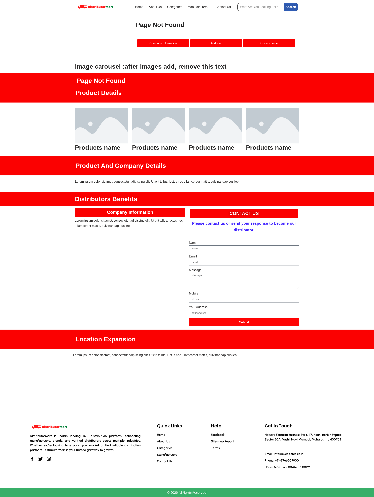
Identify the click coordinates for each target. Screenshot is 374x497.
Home (139, 7)
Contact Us (223, 7)
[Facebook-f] (32, 459)
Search (291, 7)
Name (193, 242)
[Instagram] (49, 459)
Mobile (193, 293)
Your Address (198, 307)
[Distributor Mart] (95, 7)
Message (195, 270)
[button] (209, 7)
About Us (155, 7)
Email (193, 256)
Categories (174, 7)
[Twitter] (40, 459)
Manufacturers (167, 454)
